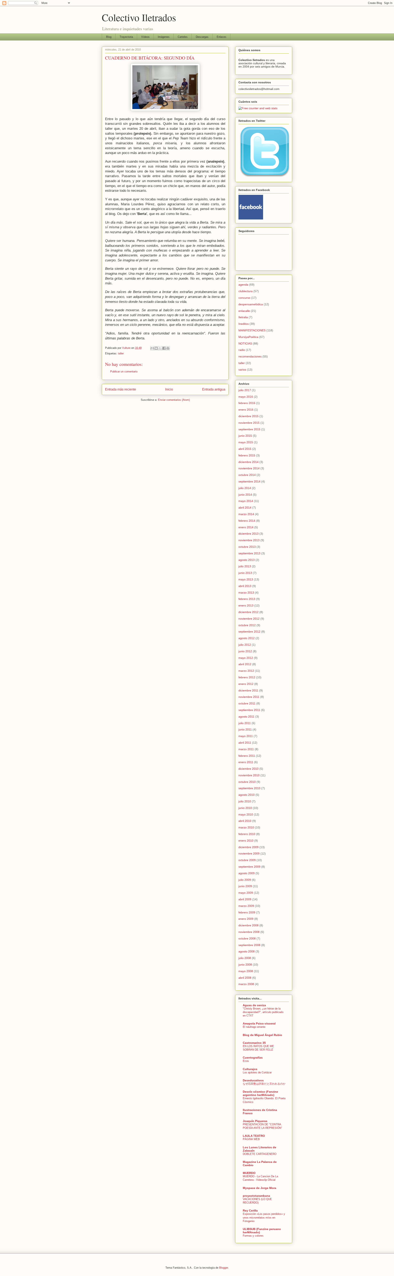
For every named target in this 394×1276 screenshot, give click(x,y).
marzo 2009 (246, 905)
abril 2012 (244, 664)
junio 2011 (245, 729)
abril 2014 (244, 507)
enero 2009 (245, 918)
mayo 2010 (245, 814)
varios (242, 369)
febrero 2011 (246, 755)
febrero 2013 (246, 599)
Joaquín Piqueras (255, 1121)
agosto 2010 (246, 794)
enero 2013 (245, 605)
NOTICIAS (245, 343)
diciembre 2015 (248, 416)
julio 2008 (244, 958)
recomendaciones (250, 356)
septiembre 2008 (249, 945)
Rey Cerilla (250, 1210)
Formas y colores (253, 1235)
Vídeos (145, 36)
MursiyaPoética (248, 337)
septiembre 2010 (249, 788)
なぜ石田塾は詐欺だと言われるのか (264, 1083)
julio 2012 (244, 644)
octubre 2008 (247, 938)
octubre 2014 (247, 475)
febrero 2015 (246, 455)
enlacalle (244, 310)
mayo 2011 (245, 736)
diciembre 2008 (248, 925)
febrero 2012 (246, 677)
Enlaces (221, 36)
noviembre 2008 (249, 932)
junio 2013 (245, 572)
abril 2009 (244, 899)
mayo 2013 (245, 579)
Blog (108, 36)
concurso (244, 297)
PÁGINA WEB (251, 1139)
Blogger (223, 1267)
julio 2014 (244, 488)
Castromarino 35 (254, 1042)
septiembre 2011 (249, 710)
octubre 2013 (247, 546)
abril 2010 (244, 820)
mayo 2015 (245, 442)
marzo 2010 (246, 827)
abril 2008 (244, 977)
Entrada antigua (213, 389)
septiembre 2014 (249, 481)
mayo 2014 (245, 501)
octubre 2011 (246, 703)
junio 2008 (245, 964)
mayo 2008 (245, 971)
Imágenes (164, 36)
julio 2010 (244, 801)
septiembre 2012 (249, 631)
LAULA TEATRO (254, 1135)
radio (241, 349)
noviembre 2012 (249, 618)
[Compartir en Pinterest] (168, 348)
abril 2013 (244, 586)
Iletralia (243, 317)
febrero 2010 (246, 834)
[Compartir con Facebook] (164, 348)
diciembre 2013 (248, 533)
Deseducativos (253, 1080)
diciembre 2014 (248, 462)
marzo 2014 (246, 514)
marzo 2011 (246, 749)
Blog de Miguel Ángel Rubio (262, 1035)
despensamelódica (250, 304)
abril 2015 (244, 448)
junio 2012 (245, 651)
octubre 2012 (247, 625)
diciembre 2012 (248, 612)
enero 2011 (245, 762)
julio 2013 (244, 566)
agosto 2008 (246, 951)
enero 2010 (245, 840)
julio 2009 (244, 879)
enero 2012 (245, 684)
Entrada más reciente (120, 389)
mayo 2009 (245, 892)
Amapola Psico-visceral (259, 1023)
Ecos (246, 1060)
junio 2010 (245, 808)
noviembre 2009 (249, 853)
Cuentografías (253, 1057)
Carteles (183, 36)
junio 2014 (245, 494)
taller (121, 353)
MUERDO (249, 1173)
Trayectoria (126, 36)
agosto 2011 (246, 716)
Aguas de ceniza (254, 1005)
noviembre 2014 (249, 468)
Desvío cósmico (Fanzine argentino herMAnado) (260, 1093)
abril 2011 (244, 742)
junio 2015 (245, 435)
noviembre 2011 (248, 696)
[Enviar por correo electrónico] (152, 348)
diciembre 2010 (248, 768)
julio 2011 (244, 723)
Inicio (169, 389)
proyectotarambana (256, 1195)
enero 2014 (245, 527)
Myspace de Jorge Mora (259, 1188)
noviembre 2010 (249, 775)
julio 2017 (244, 390)
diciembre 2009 (248, 847)
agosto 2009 (246, 873)
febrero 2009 (246, 912)
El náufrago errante (254, 1026)
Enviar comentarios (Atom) (174, 399)
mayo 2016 (245, 396)
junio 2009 (245, 886)
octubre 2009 (247, 860)
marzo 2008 (246, 984)
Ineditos (243, 323)
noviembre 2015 (249, 422)
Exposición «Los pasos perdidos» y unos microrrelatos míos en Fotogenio (264, 1217)
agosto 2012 (246, 638)
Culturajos (250, 1069)
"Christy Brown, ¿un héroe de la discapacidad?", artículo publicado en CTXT (263, 1012)
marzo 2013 (246, 592)
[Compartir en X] (160, 348)
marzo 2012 (246, 670)
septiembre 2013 (249, 553)
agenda (243, 284)
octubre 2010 (247, 781)
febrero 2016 (246, 403)
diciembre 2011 (248, 690)
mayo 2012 (245, 657)
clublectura (245, 291)
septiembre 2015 (249, 429)
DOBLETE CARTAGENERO (259, 1153)
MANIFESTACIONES (252, 330)
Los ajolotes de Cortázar (257, 1072)
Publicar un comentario (123, 371)
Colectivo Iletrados (139, 17)
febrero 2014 (246, 520)
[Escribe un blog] (156, 348)
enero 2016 (245, 409)
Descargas (202, 36)
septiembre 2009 (249, 866)
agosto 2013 (246, 560)
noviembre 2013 (249, 540)
